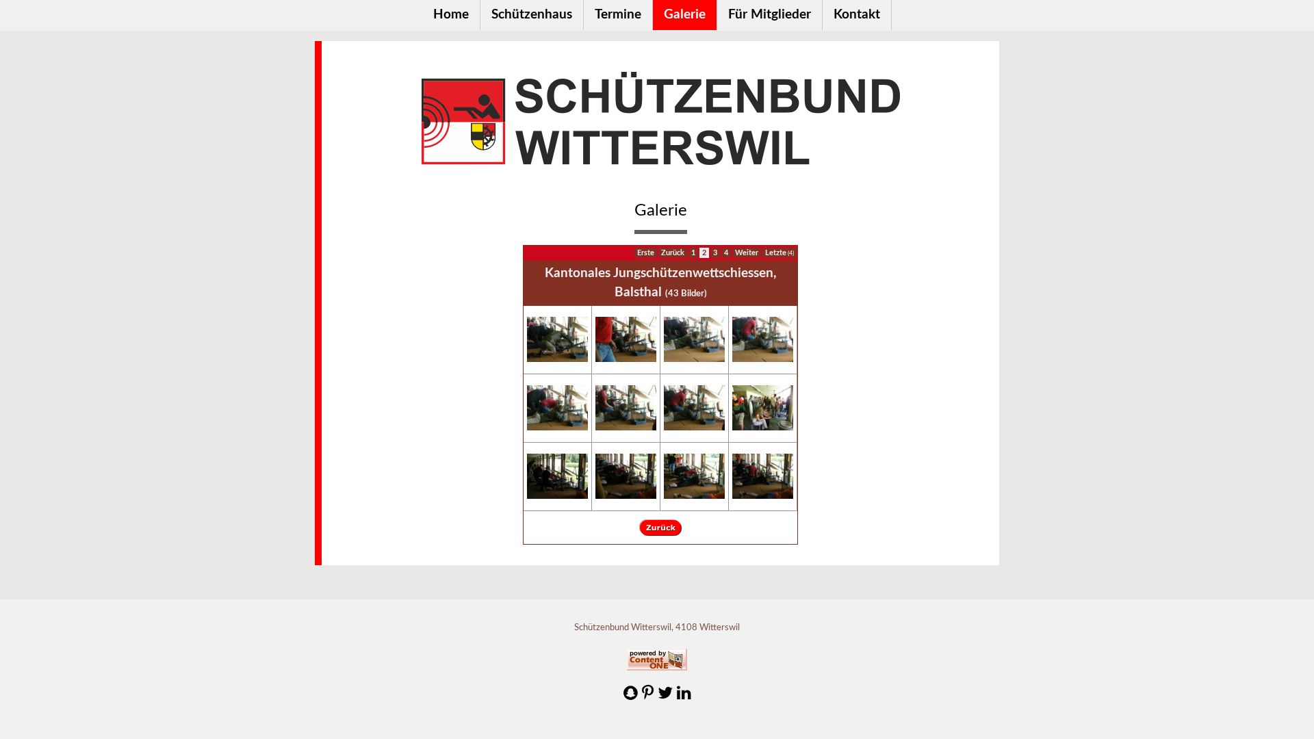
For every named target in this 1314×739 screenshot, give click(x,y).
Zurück (672, 253)
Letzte (779, 253)
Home (451, 14)
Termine (618, 14)
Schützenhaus (531, 14)
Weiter (746, 253)
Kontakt (857, 14)
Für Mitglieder (769, 14)
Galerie (685, 14)
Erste (645, 253)
